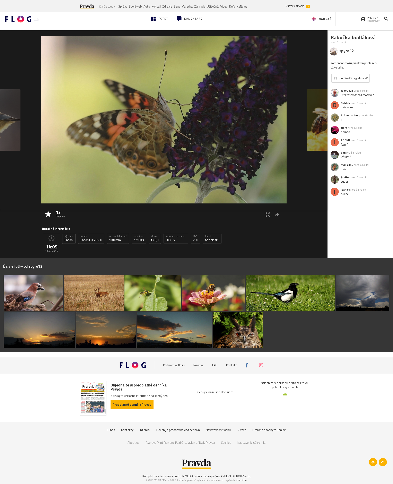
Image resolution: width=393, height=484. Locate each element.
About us (134, 442)
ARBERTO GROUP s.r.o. (235, 476)
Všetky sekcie (295, 6)
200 (195, 238)
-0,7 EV (176, 238)
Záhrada (199, 6)
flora (344, 128)
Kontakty (127, 430)
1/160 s (139, 238)
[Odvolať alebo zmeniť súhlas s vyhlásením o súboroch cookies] (373, 462)
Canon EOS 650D (91, 238)
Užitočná (213, 6)
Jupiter (345, 177)
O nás (111, 430)
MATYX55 (347, 165)
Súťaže (241, 430)
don (343, 152)
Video (224, 6)
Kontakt (231, 365)
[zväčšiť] (268, 214)
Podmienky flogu (174, 365)
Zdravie (167, 6)
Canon (68, 238)
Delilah (345, 103)
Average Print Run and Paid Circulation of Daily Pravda (180, 442)
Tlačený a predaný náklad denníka (178, 430)
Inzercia (145, 430)
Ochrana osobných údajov (269, 430)
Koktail (156, 6)
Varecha (187, 6)
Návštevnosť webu (218, 430)
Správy (122, 6)
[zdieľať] (277, 214)
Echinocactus (349, 115)
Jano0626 (347, 91)
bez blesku (212, 238)
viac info (242, 480)
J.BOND (345, 140)
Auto (146, 6)
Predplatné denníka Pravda (132, 404)
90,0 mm (118, 238)
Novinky (198, 365)
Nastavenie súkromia (251, 442)
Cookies (226, 442)
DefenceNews (238, 6)
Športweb (135, 6)
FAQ (214, 365)
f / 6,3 (155, 238)
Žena (177, 6)
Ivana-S (346, 190)
